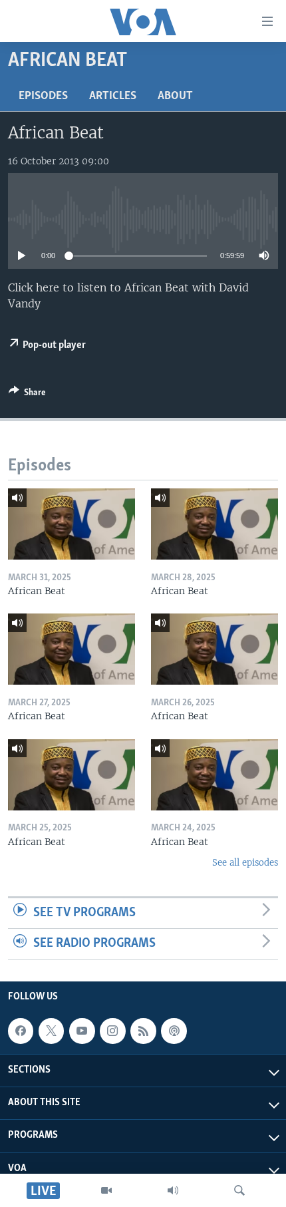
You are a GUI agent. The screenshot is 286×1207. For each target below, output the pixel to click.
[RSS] (143, 1030)
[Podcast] (173, 1030)
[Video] (106, 1190)
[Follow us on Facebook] (20, 1030)
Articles (112, 96)
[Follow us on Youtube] (81, 1030)
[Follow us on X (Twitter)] (51, 1030)
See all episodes (245, 862)
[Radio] (173, 1190)
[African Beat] (71, 524)
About (175, 96)
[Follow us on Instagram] (112, 1030)
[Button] (27, 394)
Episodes (43, 96)
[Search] (239, 1190)
